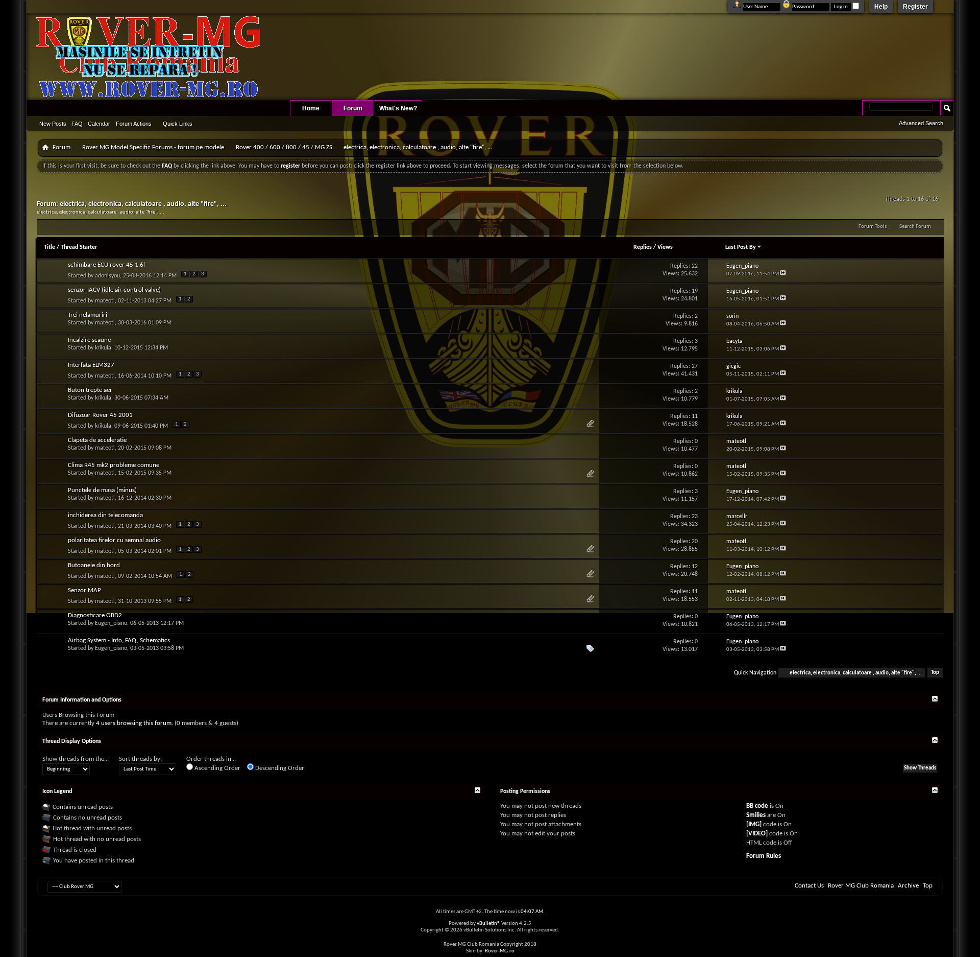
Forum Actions (134, 124)
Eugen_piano (111, 623)
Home (311, 108)
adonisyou (107, 276)
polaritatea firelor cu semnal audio (114, 540)
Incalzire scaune (89, 340)
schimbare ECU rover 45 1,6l (106, 265)
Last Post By (740, 247)
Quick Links (177, 124)
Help (881, 6)
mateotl (105, 301)
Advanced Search (921, 123)
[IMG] (754, 824)
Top (935, 673)
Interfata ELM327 (91, 365)
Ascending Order (216, 768)
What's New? (398, 108)
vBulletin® (488, 923)
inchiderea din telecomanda (105, 515)
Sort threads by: (140, 759)
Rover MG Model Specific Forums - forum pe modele (153, 147)
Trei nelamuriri (87, 315)
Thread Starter (79, 247)
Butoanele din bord (94, 565)
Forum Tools (873, 226)
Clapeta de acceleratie (97, 440)
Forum (353, 108)
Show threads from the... (75, 759)
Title (49, 247)
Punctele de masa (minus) (102, 490)
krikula (103, 348)
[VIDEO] (757, 833)
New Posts (52, 124)
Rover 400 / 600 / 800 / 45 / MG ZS (284, 147)
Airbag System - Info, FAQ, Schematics (119, 640)
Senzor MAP (84, 590)
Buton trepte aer (90, 390)
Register (915, 6)
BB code (757, 806)
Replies (642, 247)
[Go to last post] (783, 274)
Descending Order (279, 768)
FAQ (77, 124)
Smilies (756, 815)
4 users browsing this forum (134, 723)
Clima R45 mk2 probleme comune (113, 465)
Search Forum (915, 226)
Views (665, 247)
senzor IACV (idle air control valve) (114, 290)
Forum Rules (763, 856)
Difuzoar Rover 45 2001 (100, 415)
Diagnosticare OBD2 (95, 615)
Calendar (99, 124)
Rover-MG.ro (499, 951)
